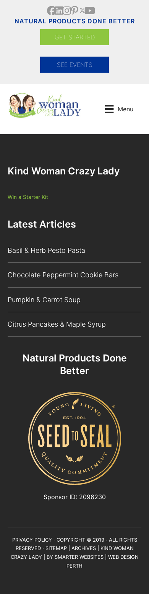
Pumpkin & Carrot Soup (44, 300)
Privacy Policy (32, 540)
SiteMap (56, 548)
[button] (52, 10)
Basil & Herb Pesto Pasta (46, 250)
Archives (83, 548)
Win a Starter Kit (28, 197)
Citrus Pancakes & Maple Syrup (57, 324)
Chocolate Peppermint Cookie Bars (63, 275)
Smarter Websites (79, 557)
